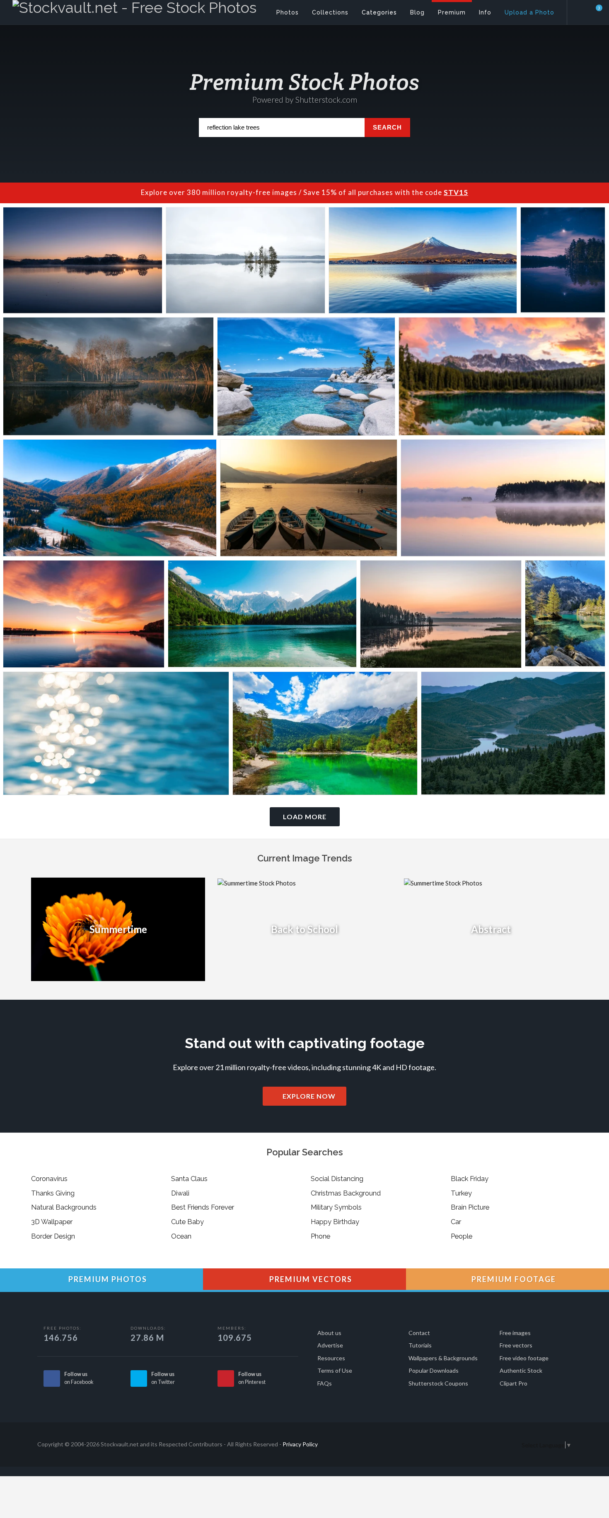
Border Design (53, 1236)
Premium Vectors (309, 1279)
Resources (331, 1358)
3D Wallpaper (51, 1221)
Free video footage (524, 1358)
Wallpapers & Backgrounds (443, 1358)
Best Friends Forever (202, 1207)
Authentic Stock (521, 1370)
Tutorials (420, 1345)
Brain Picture (470, 1207)
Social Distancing (337, 1178)
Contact (419, 1332)
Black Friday (469, 1178)
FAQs (324, 1383)
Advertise (330, 1345)
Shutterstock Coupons (438, 1383)
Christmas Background (346, 1193)
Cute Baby (187, 1221)
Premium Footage (512, 1279)
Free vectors (516, 1345)
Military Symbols (336, 1207)
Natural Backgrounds (64, 1207)
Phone (320, 1236)
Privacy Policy (300, 1444)
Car (456, 1221)
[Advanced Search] (582, 10)
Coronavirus (49, 1178)
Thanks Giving (53, 1193)
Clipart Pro (513, 1383)
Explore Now (308, 1096)
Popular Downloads (433, 1370)
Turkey (461, 1193)
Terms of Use (334, 1370)
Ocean (181, 1236)
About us (329, 1332)
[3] (594, 12)
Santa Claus (189, 1178)
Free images (515, 1332)
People (461, 1236)
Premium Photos (106, 1279)
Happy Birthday (335, 1221)
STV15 (456, 192)
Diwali (180, 1193)
